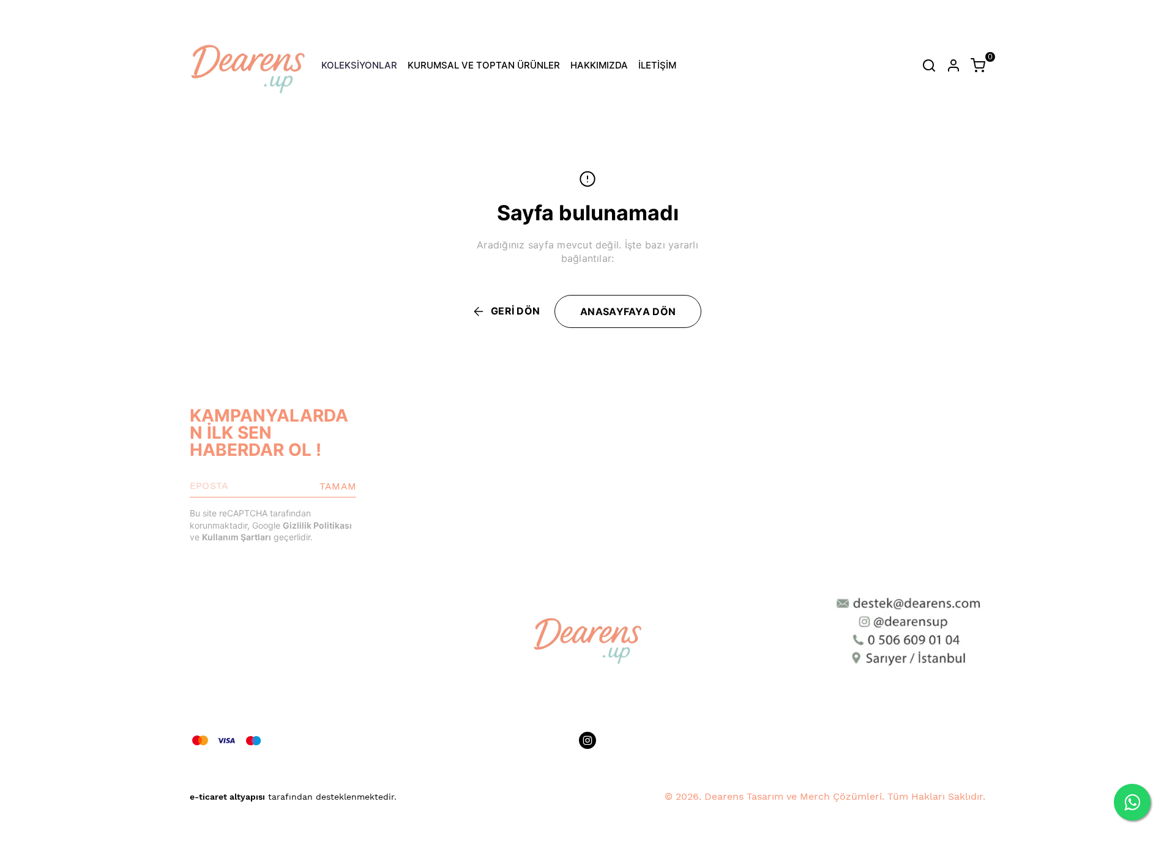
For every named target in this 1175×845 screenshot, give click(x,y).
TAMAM (337, 486)
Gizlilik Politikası (317, 525)
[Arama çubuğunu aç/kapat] (929, 65)
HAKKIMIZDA (599, 65)
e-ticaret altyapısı (227, 797)
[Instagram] (587, 740)
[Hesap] (953, 65)
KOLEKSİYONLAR (359, 65)
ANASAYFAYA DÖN (628, 311)
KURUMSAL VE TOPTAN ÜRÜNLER (484, 65)
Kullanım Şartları (236, 537)
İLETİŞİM (657, 65)
